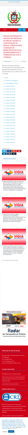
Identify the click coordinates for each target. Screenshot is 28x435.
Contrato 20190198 (10, 89)
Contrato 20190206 (10, 111)
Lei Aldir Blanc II (5, 384)
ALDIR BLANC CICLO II (7, 374)
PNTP (8, 415)
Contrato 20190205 (10, 108)
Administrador (7, 61)
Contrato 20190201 (10, 97)
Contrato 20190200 (10, 94)
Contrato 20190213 (10, 134)
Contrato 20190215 (10, 139)
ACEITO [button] (11, 431)
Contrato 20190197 (10, 86)
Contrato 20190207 (10, 114)
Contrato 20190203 (10, 103)
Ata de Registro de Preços (11, 83)
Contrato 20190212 (10, 131)
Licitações (23, 61)
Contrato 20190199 (10, 92)
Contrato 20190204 (10, 106)
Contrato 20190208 (10, 120)
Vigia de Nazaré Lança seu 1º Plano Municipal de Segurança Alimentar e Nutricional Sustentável (14, 3)
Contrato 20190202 (10, 100)
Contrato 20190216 (10, 142)
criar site (11, 404)
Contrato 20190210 (10, 125)
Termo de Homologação (11, 80)
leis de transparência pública (16, 410)
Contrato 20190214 (10, 137)
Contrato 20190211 (10, 128)
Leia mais (18, 427)
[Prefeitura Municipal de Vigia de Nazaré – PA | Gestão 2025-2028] (14, 17)
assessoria (18, 406)
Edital (6, 77)
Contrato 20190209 (10, 122)
